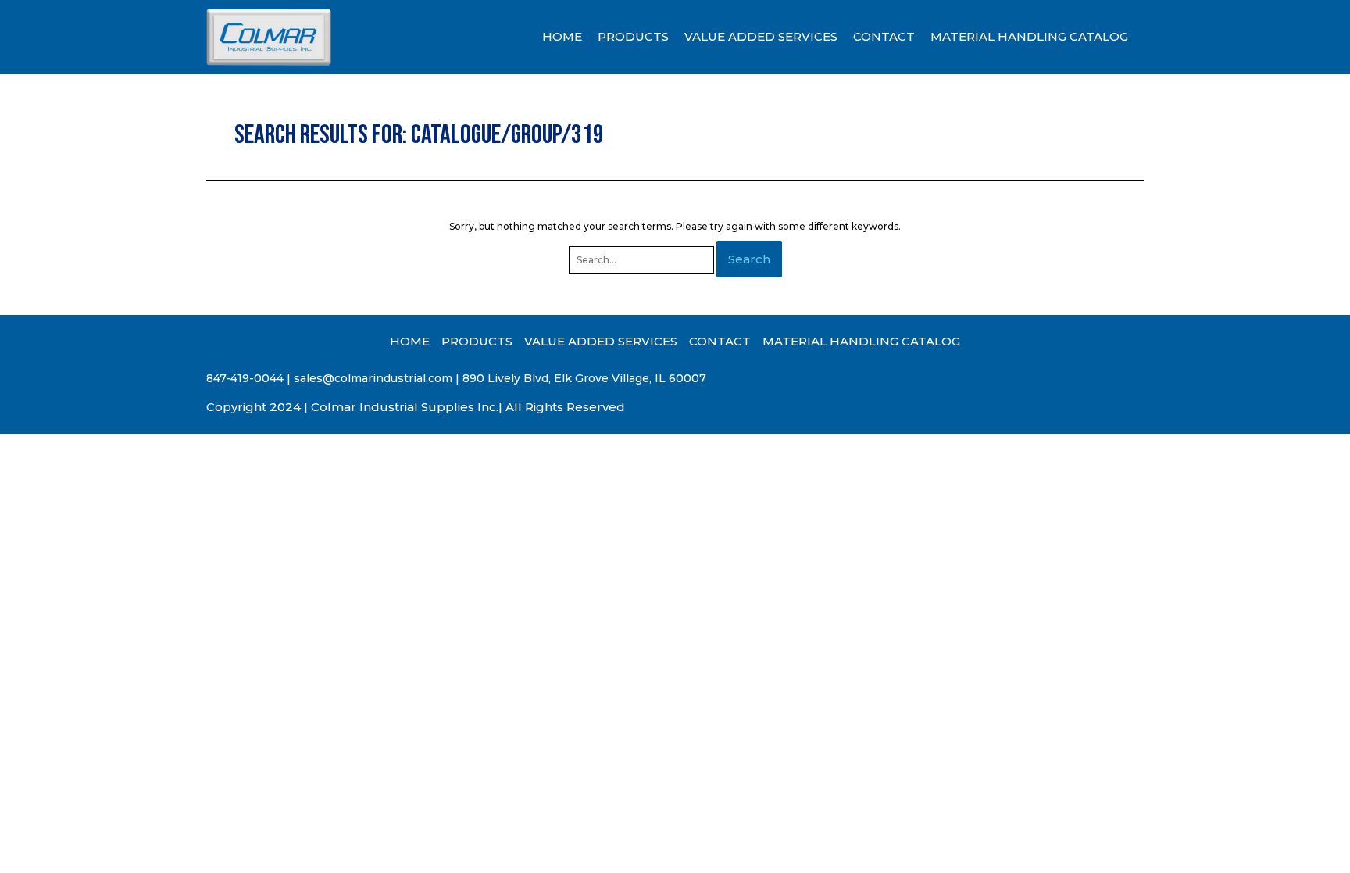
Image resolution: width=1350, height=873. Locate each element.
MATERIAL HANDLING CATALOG (1029, 36)
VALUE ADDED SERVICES (761, 36)
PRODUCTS (633, 36)
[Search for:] (642, 260)
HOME (562, 36)
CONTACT (884, 36)
